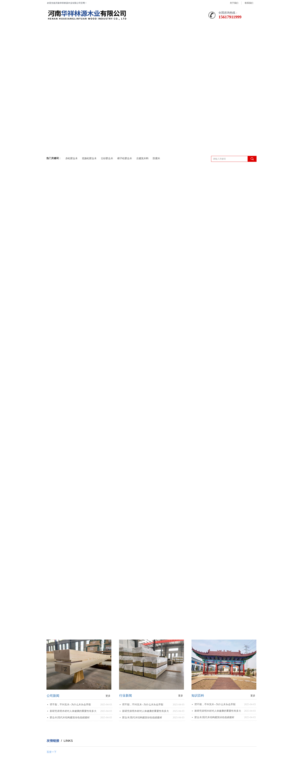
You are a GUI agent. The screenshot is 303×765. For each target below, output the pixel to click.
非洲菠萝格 (55, 261)
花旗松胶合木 (89, 158)
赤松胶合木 (71, 158)
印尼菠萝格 (55, 316)
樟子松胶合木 (124, 158)
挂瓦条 (53, 283)
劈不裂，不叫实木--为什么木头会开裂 (70, 704)
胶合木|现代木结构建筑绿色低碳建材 (70, 717)
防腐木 (156, 158)
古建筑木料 (142, 158)
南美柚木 (54, 293)
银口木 (53, 305)
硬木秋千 (54, 327)
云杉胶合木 (107, 158)
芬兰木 (53, 272)
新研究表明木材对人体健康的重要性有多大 (73, 711)
